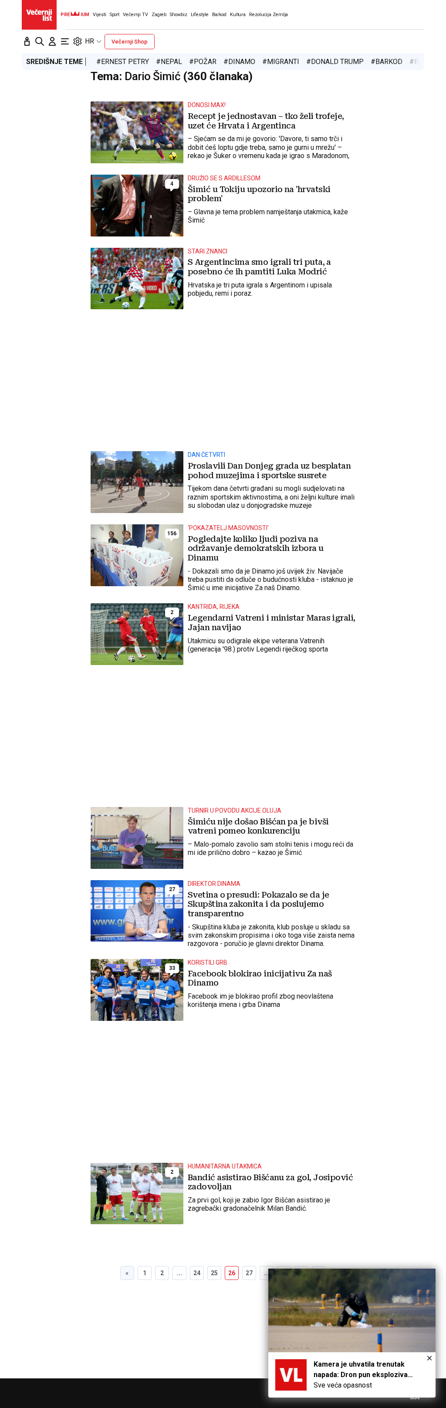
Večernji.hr (39, 15)
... (179, 1273)
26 (231, 1273)
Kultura (238, 14)
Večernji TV (135, 14)
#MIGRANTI (280, 61)
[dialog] (352, 1333)
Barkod (219, 14)
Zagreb (159, 14)
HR (89, 41)
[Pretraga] (39, 41)
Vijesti (99, 14)
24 (196, 1273)
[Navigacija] (65, 41)
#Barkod (386, 61)
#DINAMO (239, 61)
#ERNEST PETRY (122, 61)
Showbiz (178, 14)
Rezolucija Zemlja (268, 14)
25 (214, 1273)
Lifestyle (200, 14)
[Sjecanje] (27, 41)
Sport (114, 14)
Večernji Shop (130, 41)
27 (249, 1273)
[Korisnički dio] (52, 41)
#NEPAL (169, 61)
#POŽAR (202, 61)
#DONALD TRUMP (335, 61)
